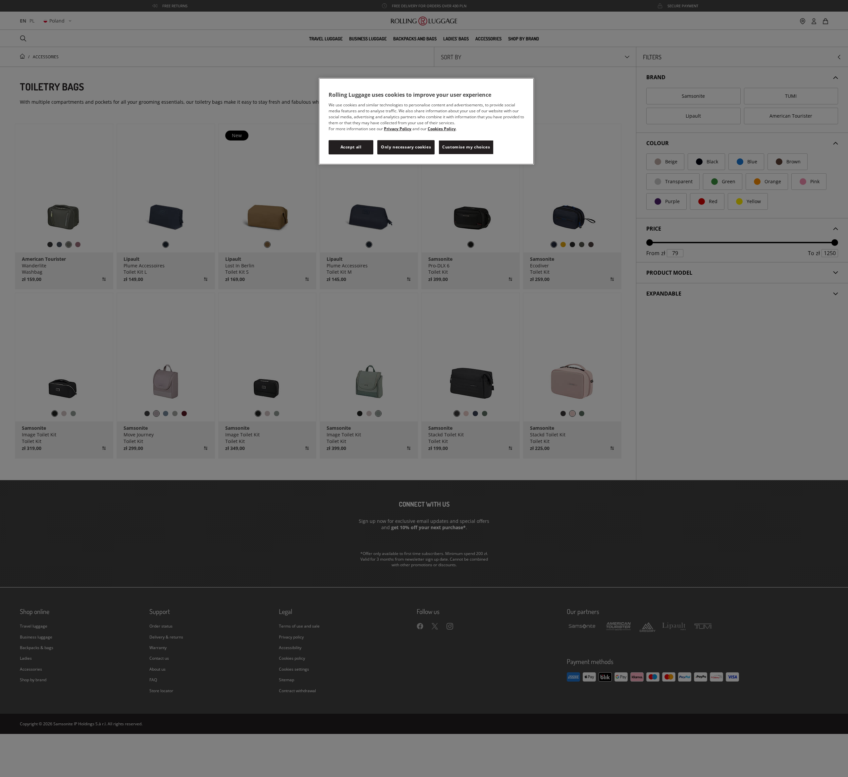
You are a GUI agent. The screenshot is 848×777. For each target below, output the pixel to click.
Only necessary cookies (406, 147)
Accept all (351, 147)
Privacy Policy (397, 129)
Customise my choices (466, 147)
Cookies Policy (442, 129)
